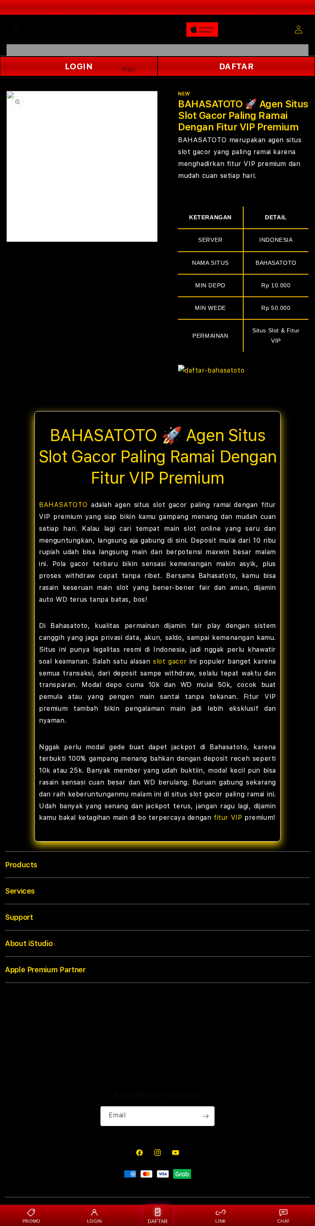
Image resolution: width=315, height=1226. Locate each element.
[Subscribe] (205, 1116)
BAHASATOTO (63, 505)
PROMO (32, 1221)
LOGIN (94, 1221)
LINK (220, 1221)
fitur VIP (228, 817)
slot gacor (170, 661)
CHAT (283, 1221)
